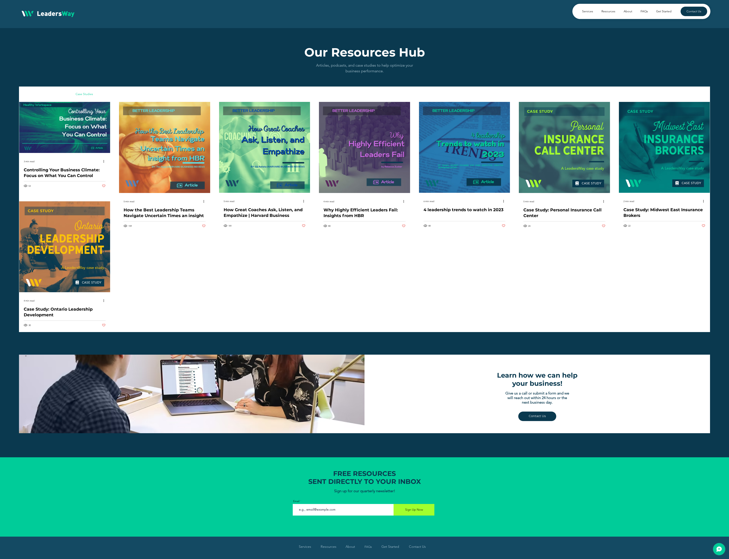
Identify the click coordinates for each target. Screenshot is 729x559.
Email (296, 501)
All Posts (25, 94)
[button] (705, 95)
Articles (43, 94)
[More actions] (105, 161)
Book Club (108, 94)
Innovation (191, 94)
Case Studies (84, 94)
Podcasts (62, 94)
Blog (126, 94)
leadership (144, 94)
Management (168, 94)
